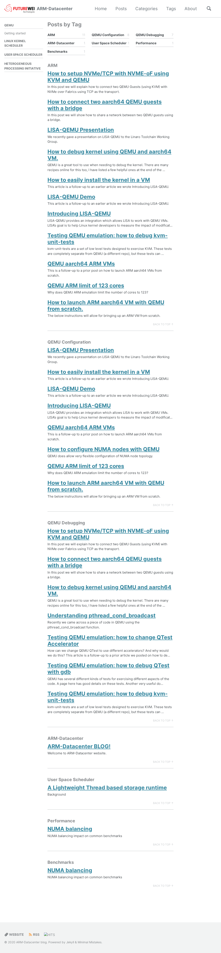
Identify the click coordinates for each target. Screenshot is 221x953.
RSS (35, 934)
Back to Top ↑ (163, 324)
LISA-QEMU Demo (71, 196)
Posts (121, 8)
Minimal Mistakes (89, 942)
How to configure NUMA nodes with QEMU (103, 449)
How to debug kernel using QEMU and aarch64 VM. (109, 154)
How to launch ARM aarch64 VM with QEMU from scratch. (105, 305)
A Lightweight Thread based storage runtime (107, 787)
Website (16, 934)
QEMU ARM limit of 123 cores (85, 285)
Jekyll (70, 942)
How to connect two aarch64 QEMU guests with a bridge (104, 104)
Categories (146, 8)
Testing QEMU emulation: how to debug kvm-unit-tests (107, 238)
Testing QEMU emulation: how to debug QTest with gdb (108, 668)
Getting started (15, 33)
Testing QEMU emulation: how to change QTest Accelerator (109, 640)
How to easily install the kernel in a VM (98, 180)
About (191, 8)
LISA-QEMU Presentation (80, 130)
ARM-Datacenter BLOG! (78, 746)
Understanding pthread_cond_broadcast (101, 615)
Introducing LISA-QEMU (79, 213)
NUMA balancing (69, 829)
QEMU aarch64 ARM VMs (81, 263)
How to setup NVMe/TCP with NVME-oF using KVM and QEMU (108, 76)
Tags (171, 8)
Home (101, 8)
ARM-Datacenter (55, 8)
